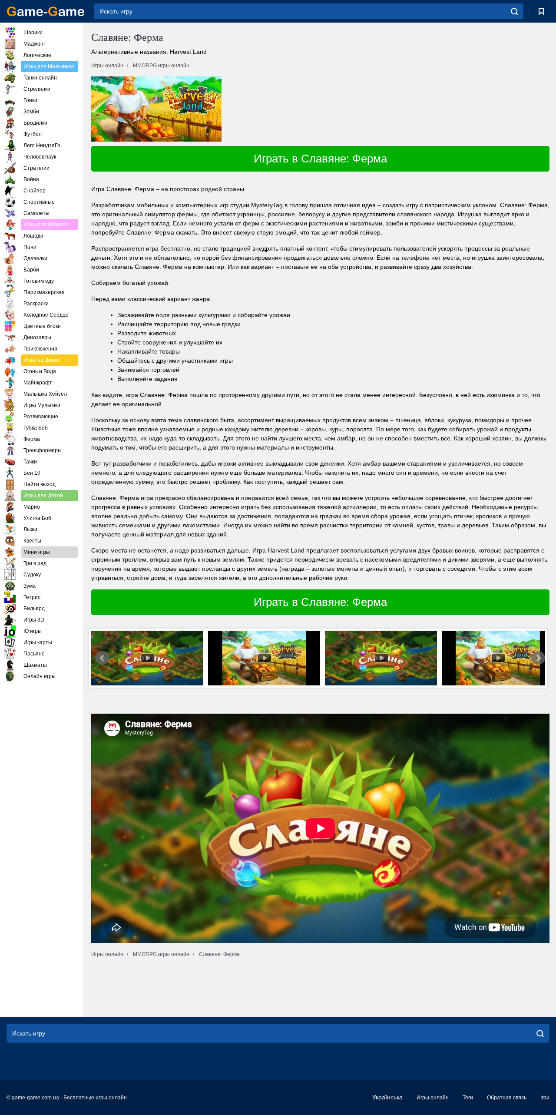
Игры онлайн (433, 1098)
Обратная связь (506, 1098)
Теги (468, 1098)
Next (538, 658)
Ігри (544, 1098)
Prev (102, 658)
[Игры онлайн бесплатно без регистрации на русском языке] (46, 11)
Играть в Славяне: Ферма (320, 158)
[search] (514, 11)
